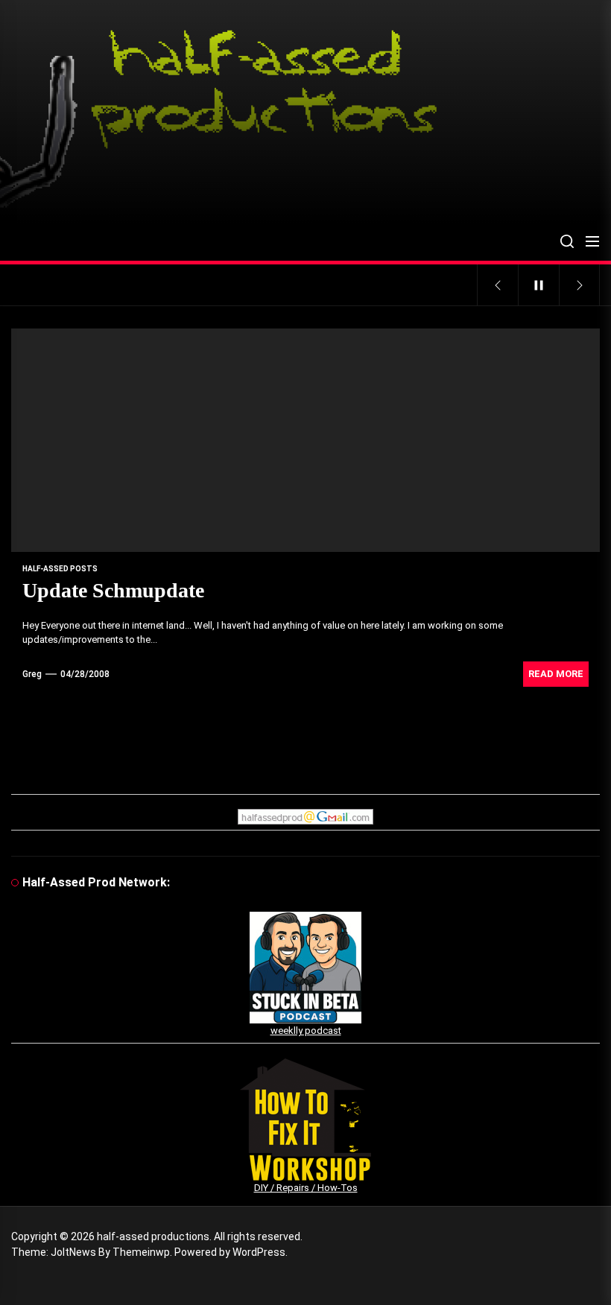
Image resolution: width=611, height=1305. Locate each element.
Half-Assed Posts (60, 569)
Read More (555, 673)
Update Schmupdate (113, 590)
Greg (32, 674)
